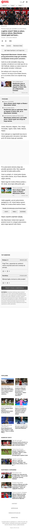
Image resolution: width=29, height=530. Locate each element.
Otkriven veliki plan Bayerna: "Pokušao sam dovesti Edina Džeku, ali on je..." (19, 463)
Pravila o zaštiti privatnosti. (18, 524)
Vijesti (6, 211)
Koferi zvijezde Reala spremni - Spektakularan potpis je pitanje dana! (7, 410)
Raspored (23, 211)
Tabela (14, 211)
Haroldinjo (5, 275)
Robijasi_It (5, 260)
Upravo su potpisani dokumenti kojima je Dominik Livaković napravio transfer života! (20, 411)
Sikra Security (16, 527)
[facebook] (2, 41)
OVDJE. (20, 216)
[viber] (5, 41)
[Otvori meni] (26, 2)
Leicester (9, 45)
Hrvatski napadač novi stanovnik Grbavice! (21, 427)
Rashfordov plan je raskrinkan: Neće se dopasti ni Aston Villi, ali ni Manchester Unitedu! (15, 110)
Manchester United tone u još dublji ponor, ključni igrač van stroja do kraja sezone (15, 118)
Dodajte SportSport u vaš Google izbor (15, 50)
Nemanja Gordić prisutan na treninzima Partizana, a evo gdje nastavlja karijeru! (20, 443)
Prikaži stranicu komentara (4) (14, 288)
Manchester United (17, 45)
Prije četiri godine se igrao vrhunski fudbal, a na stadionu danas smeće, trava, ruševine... (7, 391)
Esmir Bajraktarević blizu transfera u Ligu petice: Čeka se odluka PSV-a (7, 430)
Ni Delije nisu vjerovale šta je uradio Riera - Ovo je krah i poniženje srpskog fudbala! (20, 476)
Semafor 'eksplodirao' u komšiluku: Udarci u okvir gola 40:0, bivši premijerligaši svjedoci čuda (20, 453)
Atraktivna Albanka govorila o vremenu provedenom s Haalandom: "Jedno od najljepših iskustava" (20, 392)
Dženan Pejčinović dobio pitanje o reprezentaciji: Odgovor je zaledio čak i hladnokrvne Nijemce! (19, 496)
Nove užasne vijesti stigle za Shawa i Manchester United (15, 103)
